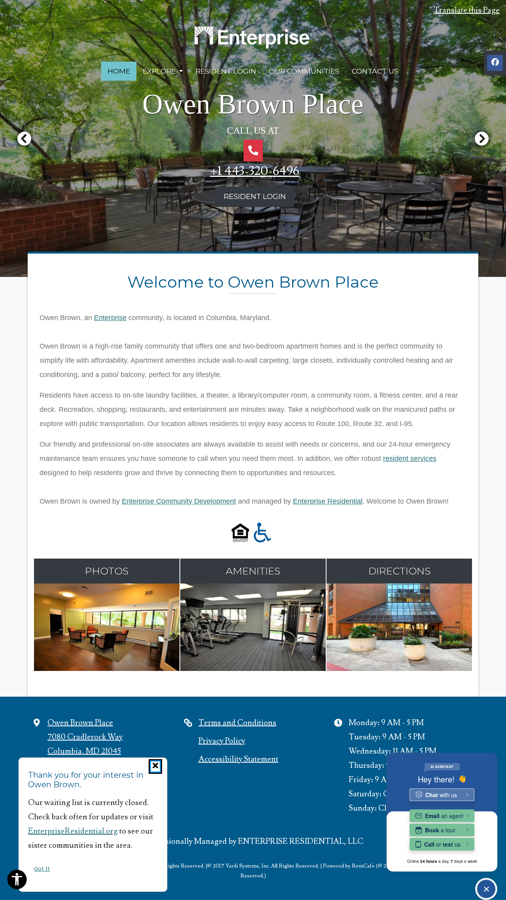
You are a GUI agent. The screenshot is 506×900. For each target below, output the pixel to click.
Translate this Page (467, 10)
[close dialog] (155, 766)
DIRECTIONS (399, 571)
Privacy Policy (221, 740)
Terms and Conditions (237, 722)
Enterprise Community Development (179, 501)
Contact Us (375, 71)
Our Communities (304, 71)
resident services (409, 458)
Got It (42, 868)
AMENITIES (253, 571)
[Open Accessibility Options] (17, 881)
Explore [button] (160, 71)
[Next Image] (482, 138)
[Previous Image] (24, 138)
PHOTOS (106, 571)
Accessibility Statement (238, 759)
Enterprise (110, 318)
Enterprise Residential (328, 501)
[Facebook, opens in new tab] (495, 63)
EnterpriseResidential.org (73, 831)
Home (119, 71)
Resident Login (229, 70)
